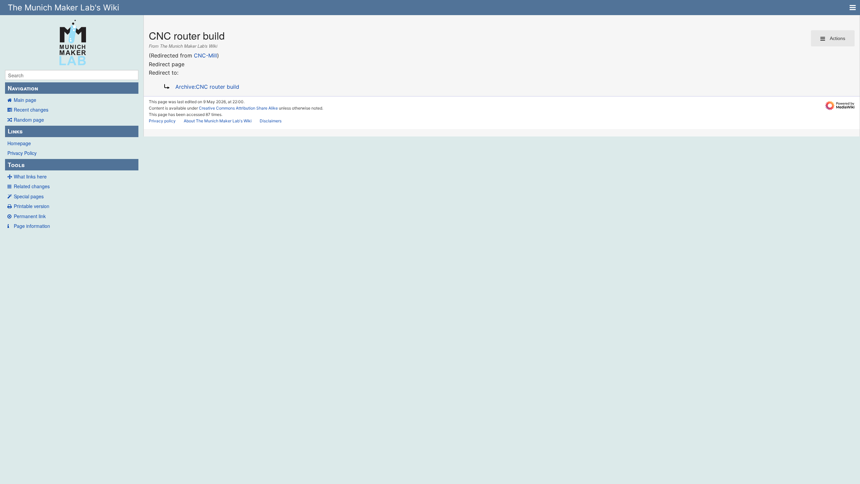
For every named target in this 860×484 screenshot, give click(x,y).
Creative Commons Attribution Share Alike (238, 108)
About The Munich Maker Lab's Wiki (218, 120)
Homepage (19, 143)
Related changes (32, 186)
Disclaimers (271, 120)
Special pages (29, 196)
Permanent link (30, 216)
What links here (30, 176)
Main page (25, 99)
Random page (29, 119)
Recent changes (31, 109)
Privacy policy (162, 120)
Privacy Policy (22, 153)
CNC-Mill (205, 55)
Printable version (31, 206)
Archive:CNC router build (207, 86)
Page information (32, 226)
